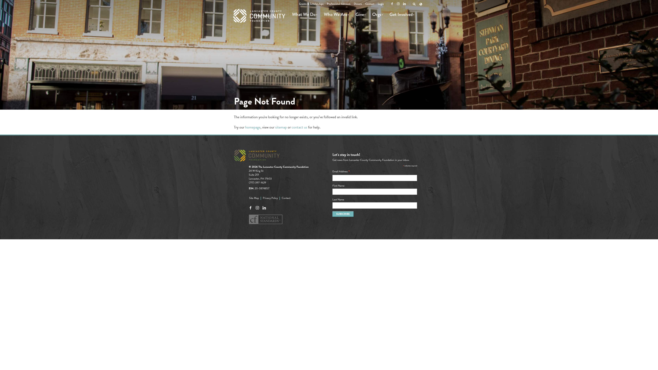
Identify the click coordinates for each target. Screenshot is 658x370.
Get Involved (401, 14)
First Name (338, 186)
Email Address (341, 171)
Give (360, 14)
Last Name (338, 200)
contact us (299, 127)
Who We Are (335, 14)
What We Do (304, 14)
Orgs (376, 14)
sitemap (281, 127)
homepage (252, 127)
